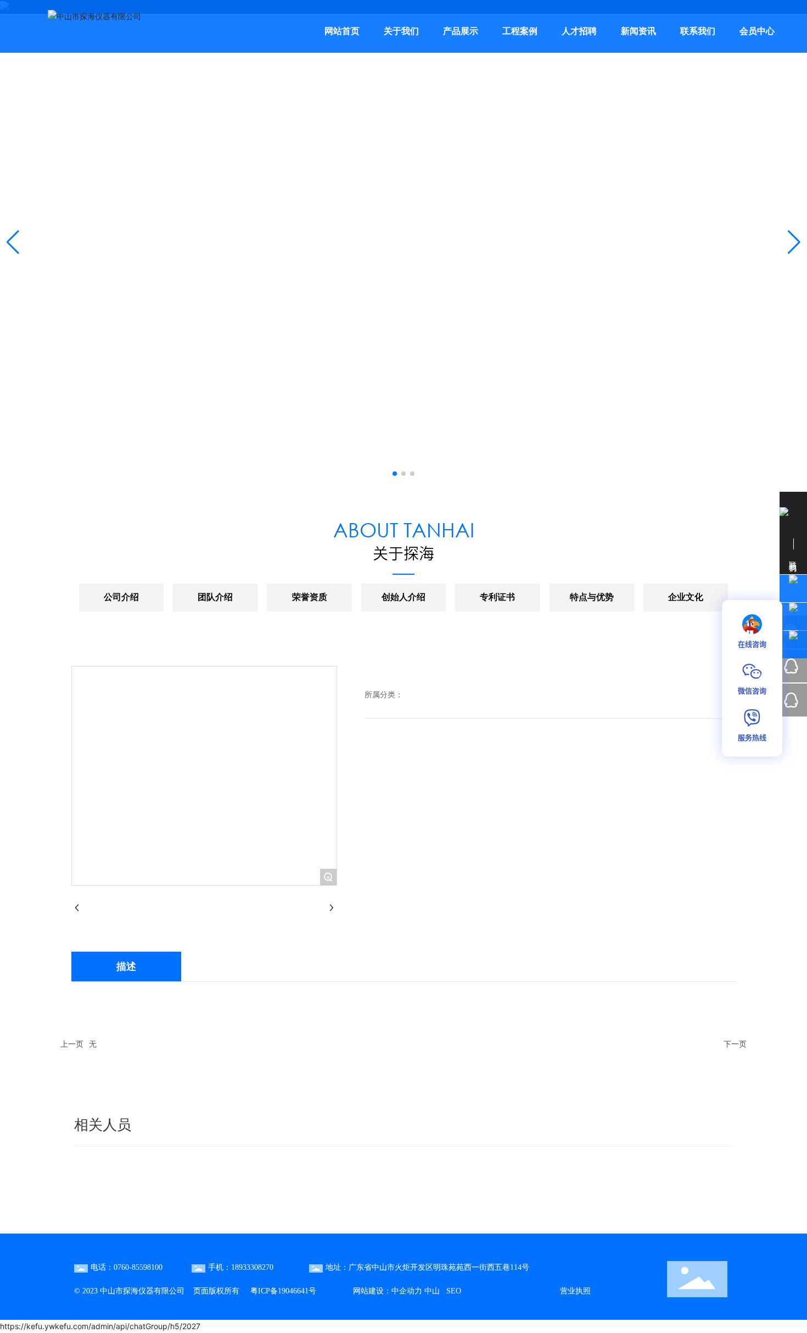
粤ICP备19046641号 (283, 1291)
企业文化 (685, 597)
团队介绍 (215, 597)
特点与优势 (592, 597)
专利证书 (497, 597)
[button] (395, 473)
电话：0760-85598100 (126, 1267)
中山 (431, 1291)
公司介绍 (121, 597)
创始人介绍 (403, 597)
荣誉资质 (309, 597)
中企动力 (406, 1291)
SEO (452, 1291)
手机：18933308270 (240, 1267)
